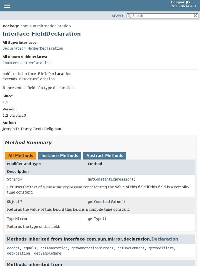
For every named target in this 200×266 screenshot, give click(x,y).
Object (13, 202)
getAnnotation (53, 248)
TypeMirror (17, 219)
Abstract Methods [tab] (104, 156)
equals (30, 248)
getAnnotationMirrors (92, 248)
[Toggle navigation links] (7, 6)
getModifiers (161, 248)
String (13, 179)
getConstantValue (104, 202)
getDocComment (131, 248)
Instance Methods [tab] (59, 156)
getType (95, 219)
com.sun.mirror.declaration (46, 26)
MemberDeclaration (45, 48)
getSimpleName (47, 253)
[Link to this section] (55, 142)
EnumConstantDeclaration (27, 63)
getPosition (18, 253)
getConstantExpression (110, 179)
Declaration (14, 48)
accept (13, 248)
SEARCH (118, 16)
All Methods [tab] (20, 156)
